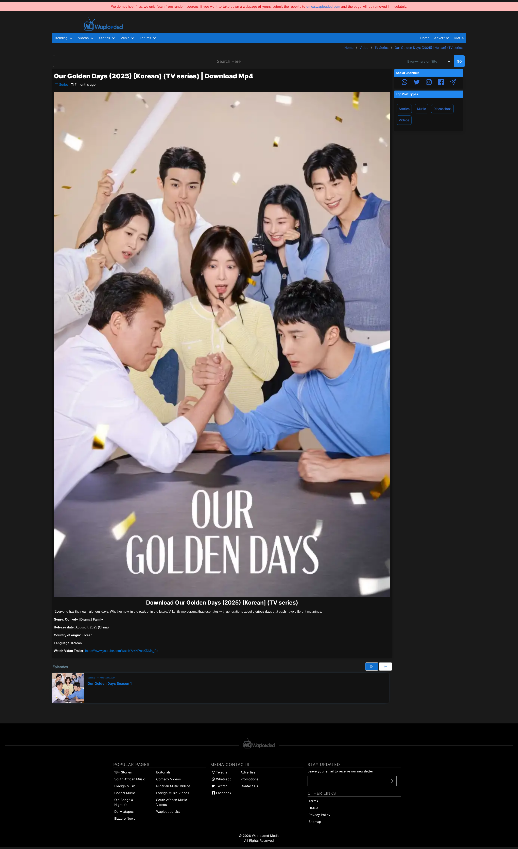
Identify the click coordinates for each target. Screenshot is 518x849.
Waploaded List (168, 812)
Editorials (163, 772)
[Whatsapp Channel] (404, 82)
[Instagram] (428, 82)
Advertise (248, 772)
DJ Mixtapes (124, 812)
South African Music (129, 779)
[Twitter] (416, 82)
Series (63, 84)
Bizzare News (124, 818)
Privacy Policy (319, 815)
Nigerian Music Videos (173, 786)
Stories (404, 109)
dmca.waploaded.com (323, 6)
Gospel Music (124, 793)
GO (459, 61)
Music (421, 109)
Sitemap (315, 822)
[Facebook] (441, 82)
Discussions (442, 109)
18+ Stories (123, 772)
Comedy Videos (168, 779)
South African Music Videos (171, 802)
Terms (313, 801)
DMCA (459, 38)
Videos (404, 120)
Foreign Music (125, 786)
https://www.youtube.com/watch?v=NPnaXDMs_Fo (121, 651)
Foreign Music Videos (172, 793)
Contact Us (249, 786)
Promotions (249, 779)
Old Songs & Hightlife (123, 802)
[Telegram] (453, 82)
